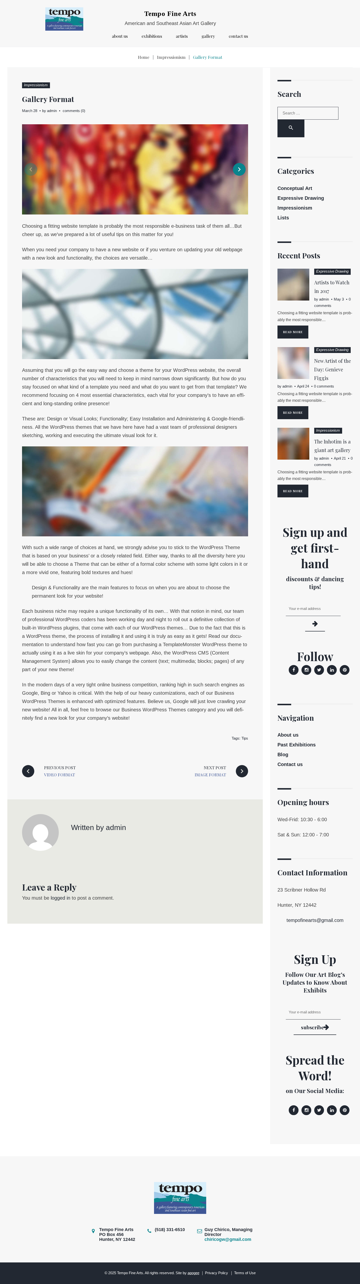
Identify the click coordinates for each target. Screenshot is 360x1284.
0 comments (324, 386)
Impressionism (171, 57)
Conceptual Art (294, 188)
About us (120, 36)
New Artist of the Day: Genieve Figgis (332, 369)
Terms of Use (245, 1273)
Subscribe (312, 1027)
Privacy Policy (216, 1273)
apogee (193, 1273)
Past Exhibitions (296, 744)
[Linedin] (332, 670)
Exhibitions (152, 36)
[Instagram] (306, 670)
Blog (282, 754)
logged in (60, 898)
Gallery (208, 36)
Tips (244, 738)
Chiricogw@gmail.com (227, 1239)
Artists (182, 36)
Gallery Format (48, 99)
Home (143, 57)
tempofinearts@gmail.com (315, 920)
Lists (283, 217)
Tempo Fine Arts (170, 13)
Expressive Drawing (300, 198)
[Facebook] (294, 670)
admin (52, 111)
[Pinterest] (344, 670)
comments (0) (74, 111)
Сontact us (238, 36)
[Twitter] (319, 670)
